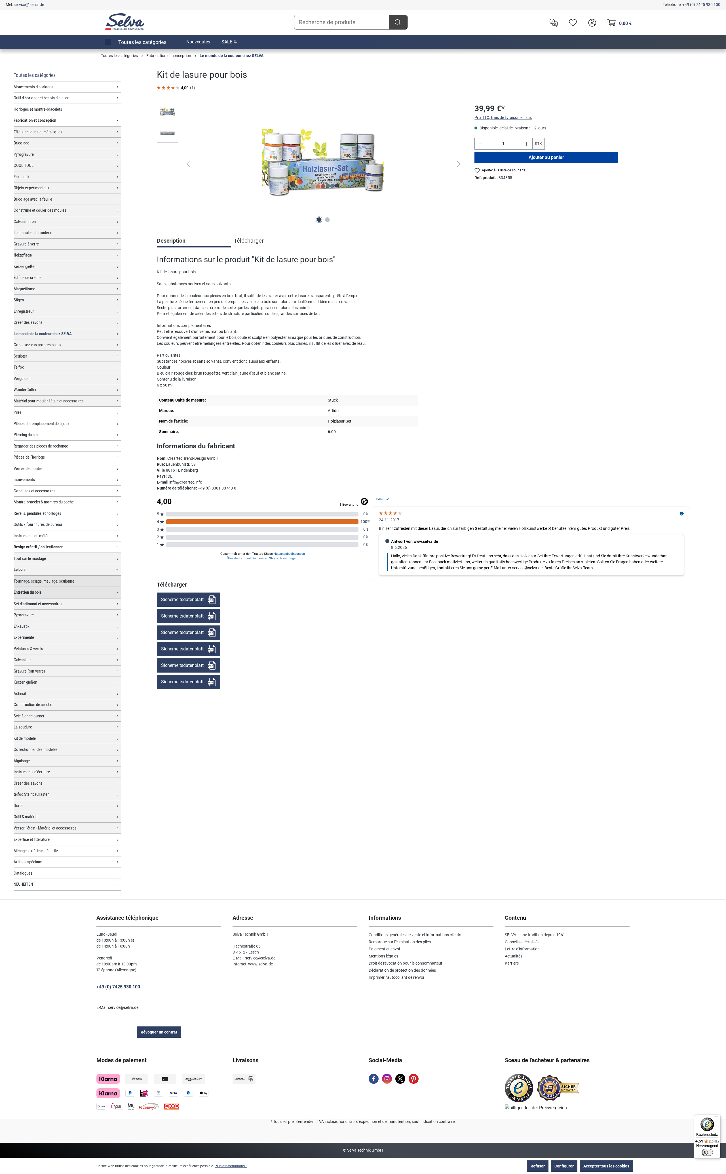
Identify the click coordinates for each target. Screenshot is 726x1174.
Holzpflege (23, 255)
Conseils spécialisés (522, 942)
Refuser (538, 1166)
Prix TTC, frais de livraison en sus (503, 117)
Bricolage (21, 143)
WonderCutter (25, 389)
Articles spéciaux (28, 861)
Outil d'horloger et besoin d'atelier (41, 97)
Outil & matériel (26, 816)
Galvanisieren (25, 221)
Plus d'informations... (231, 1166)
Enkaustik (21, 176)
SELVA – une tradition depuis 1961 (535, 935)
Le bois (20, 569)
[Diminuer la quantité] (480, 144)
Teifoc (19, 367)
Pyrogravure (24, 154)
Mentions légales (383, 956)
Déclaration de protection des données (402, 970)
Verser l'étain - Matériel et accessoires (45, 828)
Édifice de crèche (27, 277)
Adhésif (20, 693)
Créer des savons (28, 322)
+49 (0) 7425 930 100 (701, 4)
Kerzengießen (25, 266)
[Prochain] (458, 164)
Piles (18, 412)
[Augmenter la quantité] (527, 144)
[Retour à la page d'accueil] (124, 21)
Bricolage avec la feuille (33, 199)
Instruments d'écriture (32, 771)
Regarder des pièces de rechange (41, 446)
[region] (310, 164)
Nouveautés (198, 42)
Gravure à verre (26, 244)
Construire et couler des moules (40, 210)
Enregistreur (24, 311)
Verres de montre (28, 468)
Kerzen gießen (25, 682)
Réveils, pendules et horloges (37, 513)
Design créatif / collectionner (38, 546)
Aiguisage (22, 760)
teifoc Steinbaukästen (31, 794)
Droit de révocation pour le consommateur (405, 963)
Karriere (512, 963)
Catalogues (23, 873)
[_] (323, 164)
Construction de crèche (33, 704)
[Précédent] (188, 164)
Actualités (513, 956)
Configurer (564, 1166)
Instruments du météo (32, 535)
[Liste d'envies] (571, 22)
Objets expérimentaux (31, 187)
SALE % (229, 42)
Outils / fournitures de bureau (38, 524)
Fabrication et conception (35, 120)
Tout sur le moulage (30, 558)
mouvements (24, 479)
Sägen (19, 300)
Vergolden (22, 378)
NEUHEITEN (23, 884)
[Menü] (717, 1117)
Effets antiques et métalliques (38, 132)
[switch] (707, 1152)
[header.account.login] (590, 22)
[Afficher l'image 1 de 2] (319, 219)
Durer (18, 805)
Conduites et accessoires (35, 490)
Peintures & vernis (28, 648)
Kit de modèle (25, 738)
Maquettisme (24, 288)
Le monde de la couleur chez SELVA (43, 333)
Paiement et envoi (384, 949)
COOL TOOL (23, 165)
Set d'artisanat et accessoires (38, 603)
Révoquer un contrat (159, 1032)
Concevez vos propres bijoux (38, 344)
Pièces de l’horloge (29, 457)
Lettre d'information (522, 949)
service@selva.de (29, 4)
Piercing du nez (26, 434)
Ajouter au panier (546, 157)
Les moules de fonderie (33, 232)
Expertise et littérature (32, 839)
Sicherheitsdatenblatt (182, 599)
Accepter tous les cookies (606, 1166)
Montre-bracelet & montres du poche (44, 502)
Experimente (24, 637)
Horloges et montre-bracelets (38, 109)
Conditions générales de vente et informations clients (415, 935)
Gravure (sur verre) (29, 671)
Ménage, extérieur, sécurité (36, 850)
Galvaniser (22, 659)
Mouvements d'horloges (33, 86)
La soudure (23, 727)
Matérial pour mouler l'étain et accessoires (49, 401)
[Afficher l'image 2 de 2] (327, 219)
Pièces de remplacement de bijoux (41, 423)
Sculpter (20, 356)
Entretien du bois (28, 592)
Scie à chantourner (29, 716)
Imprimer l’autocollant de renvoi (396, 977)
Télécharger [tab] (249, 240)
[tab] (194, 241)
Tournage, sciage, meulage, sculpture (44, 581)
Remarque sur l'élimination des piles (400, 942)
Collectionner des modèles (36, 749)
